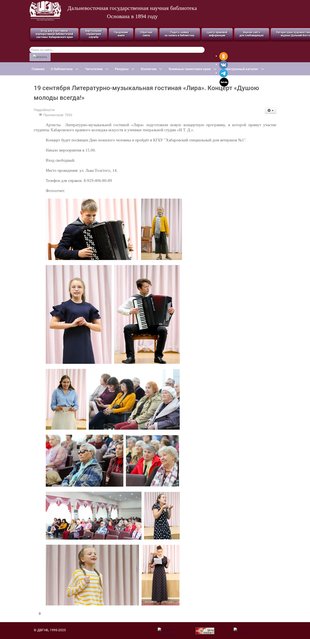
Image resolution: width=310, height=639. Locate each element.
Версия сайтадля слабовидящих (252, 34)
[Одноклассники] (223, 56)
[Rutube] (224, 82)
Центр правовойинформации (217, 34)
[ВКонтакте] (223, 64)
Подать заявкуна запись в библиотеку (180, 34)
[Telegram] (223, 73)
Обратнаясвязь (146, 34)
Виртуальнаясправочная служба (93, 34)
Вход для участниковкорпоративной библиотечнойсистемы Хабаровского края (54, 34)
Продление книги (121, 34)
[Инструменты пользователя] (270, 110)
